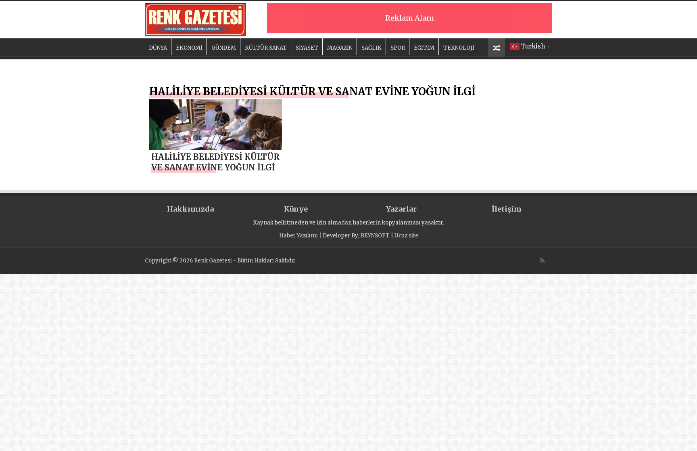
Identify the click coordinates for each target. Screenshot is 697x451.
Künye (296, 209)
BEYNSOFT (375, 235)
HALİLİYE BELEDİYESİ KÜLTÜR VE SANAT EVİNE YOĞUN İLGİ (215, 162)
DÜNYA (158, 47)
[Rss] (542, 260)
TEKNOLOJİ (458, 47)
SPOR (397, 47)
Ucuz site (406, 235)
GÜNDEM (223, 47)
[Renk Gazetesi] (195, 18)
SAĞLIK (371, 47)
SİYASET (307, 47)
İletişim (507, 209)
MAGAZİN (340, 47)
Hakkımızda (190, 209)
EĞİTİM (424, 47)
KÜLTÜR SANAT (266, 47)
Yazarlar (401, 209)
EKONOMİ (189, 47)
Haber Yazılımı (298, 235)
